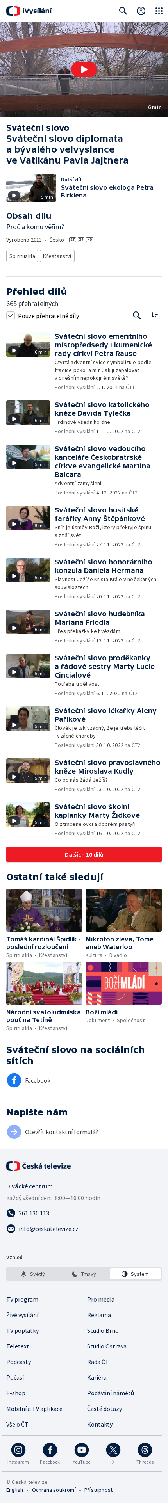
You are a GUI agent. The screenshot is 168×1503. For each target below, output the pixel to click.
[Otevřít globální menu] (159, 11)
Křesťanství (57, 256)
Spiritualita (22, 256)
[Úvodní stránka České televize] (39, 1166)
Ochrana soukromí (54, 1489)
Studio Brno (103, 1330)
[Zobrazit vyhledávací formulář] (123, 11)
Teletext (17, 1346)
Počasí (15, 1377)
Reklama (99, 1315)
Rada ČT (98, 1362)
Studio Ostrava (107, 1346)
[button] (84, 69)
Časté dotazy (104, 1408)
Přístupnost (98, 1489)
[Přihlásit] (141, 11)
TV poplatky (22, 1330)
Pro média (100, 1299)
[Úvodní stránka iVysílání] (29, 11)
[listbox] (84, 1274)
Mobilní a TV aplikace (34, 1408)
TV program (22, 1299)
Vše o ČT (17, 1424)
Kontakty (100, 1424)
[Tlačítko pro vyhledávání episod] (136, 315)
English (14, 1489)
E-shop (15, 1393)
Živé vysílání (22, 1315)
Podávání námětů (110, 1393)
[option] (32, 1273)
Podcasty (18, 1362)
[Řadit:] (155, 314)
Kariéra (97, 1377)
